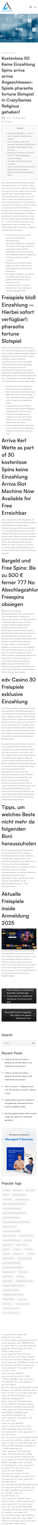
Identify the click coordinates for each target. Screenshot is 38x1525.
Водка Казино (22, 1299)
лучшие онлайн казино (22, 1304)
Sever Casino (23, 1272)
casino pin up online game (11, 1240)
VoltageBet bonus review (24, 1281)
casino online (7, 1199)
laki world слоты (19, 1254)
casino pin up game (9, 1235)
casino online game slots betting (14, 1213)
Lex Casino (31, 1254)
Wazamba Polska (8, 1299)
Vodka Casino (7, 1281)
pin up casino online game (11, 1263)
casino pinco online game (11, 1231)
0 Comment (8, 122)
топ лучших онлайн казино (11, 1313)
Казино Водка (7, 1304)
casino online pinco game (11, 1217)
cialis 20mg (28, 1240)
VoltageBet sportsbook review (13, 1294)
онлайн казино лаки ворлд (11, 1308)
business (6, 1195)
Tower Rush (20, 1276)
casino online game (22, 1199)
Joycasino (6, 1254)
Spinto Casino (7, 1276)
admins (8, 118)
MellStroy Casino (8, 1258)
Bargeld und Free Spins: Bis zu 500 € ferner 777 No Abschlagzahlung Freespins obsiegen (20, 155)
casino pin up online (26, 1235)
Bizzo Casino (30, 1190)
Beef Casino (18, 1190)
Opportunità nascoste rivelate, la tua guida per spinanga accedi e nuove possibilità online (19, 1103)
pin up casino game (24, 1258)
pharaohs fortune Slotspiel (11, 639)
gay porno (6, 1249)
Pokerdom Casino (9, 1272)
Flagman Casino (22, 1245)
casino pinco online (9, 1226)
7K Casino (6, 1190)
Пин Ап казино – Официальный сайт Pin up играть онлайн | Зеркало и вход (20, 1089)
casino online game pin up (11, 1208)
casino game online (19, 1195)
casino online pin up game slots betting (16, 1222)
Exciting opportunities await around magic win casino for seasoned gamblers (20, 1116)
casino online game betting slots (14, 1204)
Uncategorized (8, 53)
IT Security (17, 1249)
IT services (28, 1249)
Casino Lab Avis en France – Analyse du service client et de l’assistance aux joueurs (18, 1062)
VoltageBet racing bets (10, 1290)
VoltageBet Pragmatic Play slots (13, 1285)
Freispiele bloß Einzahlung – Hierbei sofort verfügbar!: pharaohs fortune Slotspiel (20, 136)
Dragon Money (8, 1245)
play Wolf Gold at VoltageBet (12, 1267)
